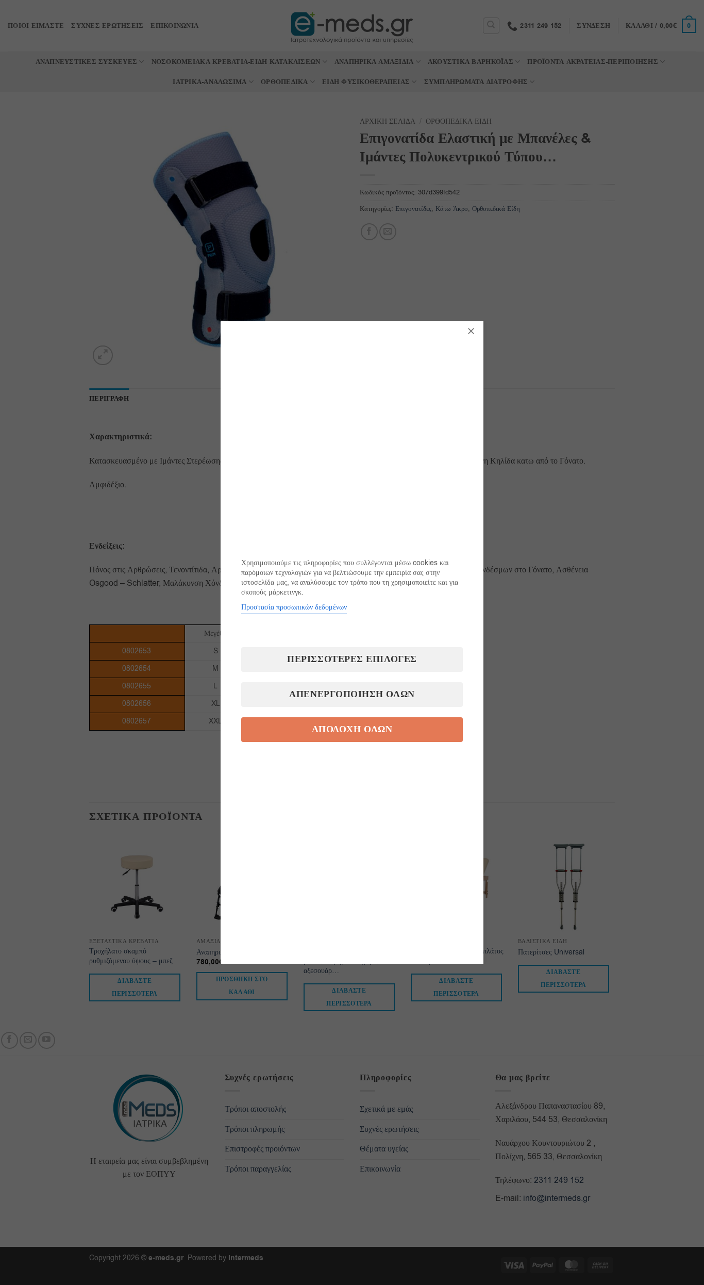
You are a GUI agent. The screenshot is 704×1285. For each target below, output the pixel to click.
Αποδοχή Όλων (352, 729)
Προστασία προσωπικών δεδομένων (294, 607)
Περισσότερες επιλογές (351, 659)
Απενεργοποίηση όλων (351, 694)
